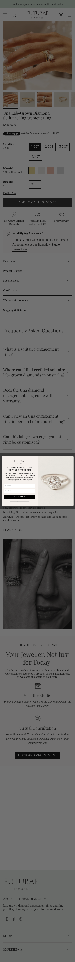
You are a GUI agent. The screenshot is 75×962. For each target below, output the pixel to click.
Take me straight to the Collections (19, 501)
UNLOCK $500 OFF (19, 497)
